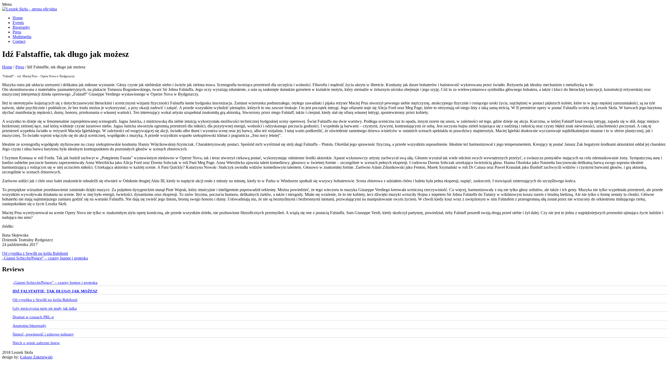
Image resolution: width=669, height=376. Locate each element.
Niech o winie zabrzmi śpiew (36, 343)
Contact (19, 41)
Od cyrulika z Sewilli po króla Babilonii (35, 253)
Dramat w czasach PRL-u (33, 317)
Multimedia (22, 36)
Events (18, 22)
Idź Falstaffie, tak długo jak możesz (55, 291)
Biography (21, 27)
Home (18, 18)
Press (17, 32)
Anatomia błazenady (29, 326)
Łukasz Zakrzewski (36, 357)
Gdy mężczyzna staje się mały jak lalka (45, 308)
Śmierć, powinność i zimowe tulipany (43, 334)
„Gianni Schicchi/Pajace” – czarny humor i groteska (45, 258)
